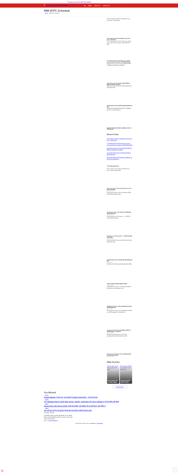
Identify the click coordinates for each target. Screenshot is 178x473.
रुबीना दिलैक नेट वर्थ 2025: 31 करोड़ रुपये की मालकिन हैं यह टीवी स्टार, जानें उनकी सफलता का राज (119, 307)
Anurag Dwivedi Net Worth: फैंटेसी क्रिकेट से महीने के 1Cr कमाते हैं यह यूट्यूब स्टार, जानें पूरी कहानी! (119, 331)
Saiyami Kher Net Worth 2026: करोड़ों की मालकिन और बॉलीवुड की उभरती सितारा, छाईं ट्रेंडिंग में (118, 84)
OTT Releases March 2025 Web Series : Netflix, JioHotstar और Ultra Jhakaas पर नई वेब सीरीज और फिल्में (118, 61)
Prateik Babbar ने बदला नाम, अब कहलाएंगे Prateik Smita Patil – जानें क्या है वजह (118, 39)
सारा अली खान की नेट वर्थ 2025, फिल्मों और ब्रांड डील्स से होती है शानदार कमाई (119, 106)
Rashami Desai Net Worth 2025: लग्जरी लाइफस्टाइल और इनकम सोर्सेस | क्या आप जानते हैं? (119, 354)
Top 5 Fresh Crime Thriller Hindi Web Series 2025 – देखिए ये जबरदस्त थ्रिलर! (119, 189)
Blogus (93, 423)
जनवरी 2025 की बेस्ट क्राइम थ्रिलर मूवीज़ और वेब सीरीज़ (117, 283)
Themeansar (100, 423)
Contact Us (106, 5)
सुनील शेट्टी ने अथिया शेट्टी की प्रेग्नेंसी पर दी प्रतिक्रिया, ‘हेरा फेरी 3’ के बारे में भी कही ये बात (119, 129)
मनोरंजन (90, 5)
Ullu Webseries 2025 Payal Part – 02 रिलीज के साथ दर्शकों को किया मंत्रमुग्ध (119, 236)
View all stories (119, 387)
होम (84, 5)
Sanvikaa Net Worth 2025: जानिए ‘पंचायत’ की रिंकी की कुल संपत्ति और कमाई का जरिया (119, 213)
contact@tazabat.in (53, 420)
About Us (97, 5)
